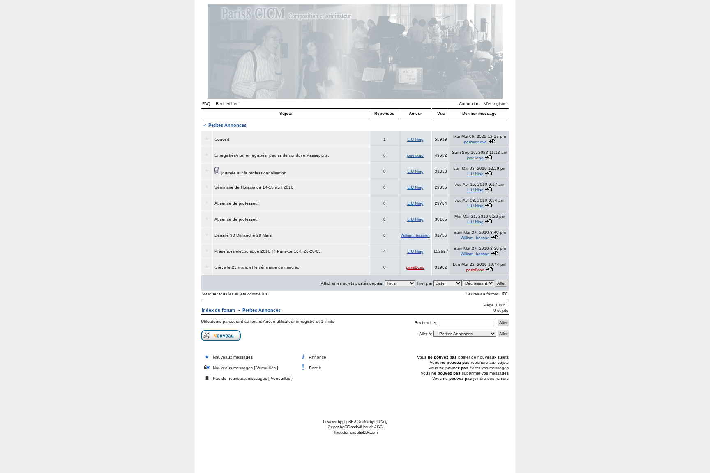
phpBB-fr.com (367, 432)
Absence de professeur (236, 203)
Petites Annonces (227, 125)
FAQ (206, 103)
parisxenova (475, 141)
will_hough (365, 427)
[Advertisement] (355, 398)
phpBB (347, 421)
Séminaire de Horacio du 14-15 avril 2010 (253, 187)
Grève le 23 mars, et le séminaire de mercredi (257, 267)
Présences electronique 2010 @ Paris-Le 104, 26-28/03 (267, 251)
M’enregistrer (496, 103)
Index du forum (218, 310)
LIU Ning (415, 139)
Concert (221, 139)
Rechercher (226, 103)
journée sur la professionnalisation (253, 173)
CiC (347, 427)
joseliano (415, 155)
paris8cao (415, 267)
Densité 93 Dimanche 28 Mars (243, 235)
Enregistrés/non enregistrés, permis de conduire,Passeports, (271, 155)
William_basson (415, 235)
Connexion (469, 103)
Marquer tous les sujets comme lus (234, 294)
